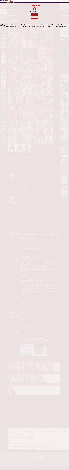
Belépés (67, 0)
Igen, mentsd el (34, 15)
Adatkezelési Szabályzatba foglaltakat (58, 24)
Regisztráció (64, 0)
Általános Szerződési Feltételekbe (49, 24)
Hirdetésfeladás (60, 0)
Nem (34, 18)
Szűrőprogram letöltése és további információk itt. (60, 26)
